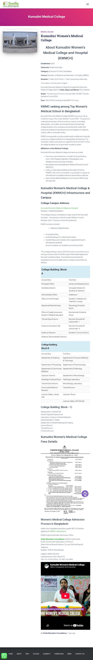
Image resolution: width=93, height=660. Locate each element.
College (36, 654)
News (69, 654)
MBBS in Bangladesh (58, 531)
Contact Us (79, 654)
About (19, 654)
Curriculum (58, 654)
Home (11, 654)
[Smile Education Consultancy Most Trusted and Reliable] (12, 4)
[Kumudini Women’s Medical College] (20, 41)
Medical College (47, 32)
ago (71, 633)
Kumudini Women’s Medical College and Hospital (59, 208)
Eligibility (46, 654)
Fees (27, 654)
